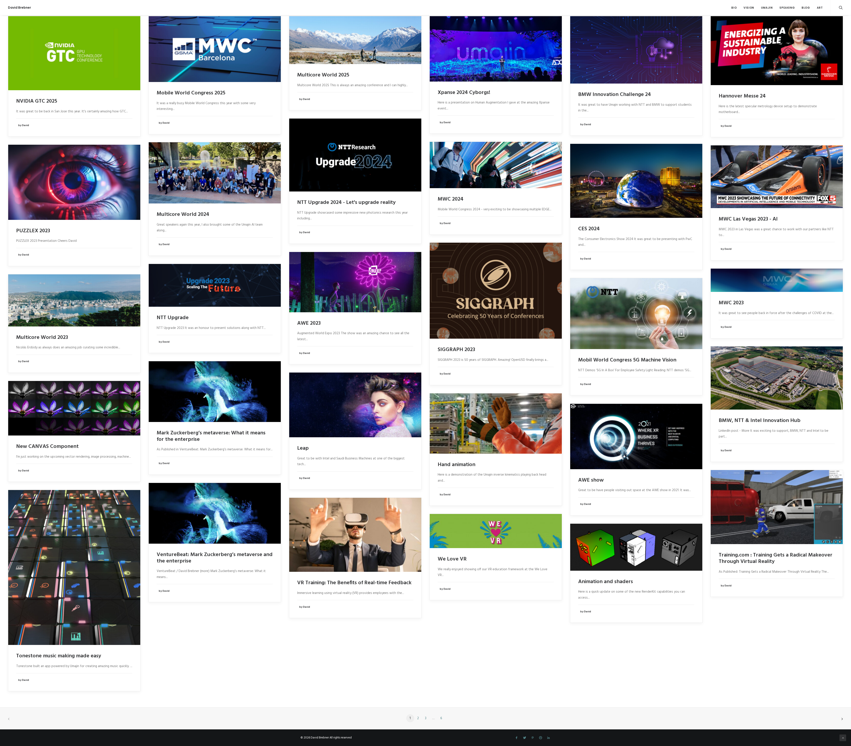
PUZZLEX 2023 (33, 231)
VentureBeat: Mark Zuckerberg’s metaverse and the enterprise (215, 558)
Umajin (767, 8)
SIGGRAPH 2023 (456, 350)
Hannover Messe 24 (742, 96)
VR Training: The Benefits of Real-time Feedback (354, 583)
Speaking (787, 8)
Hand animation (456, 465)
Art (820, 8)
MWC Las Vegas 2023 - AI (748, 219)
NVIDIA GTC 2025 (36, 101)
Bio (734, 8)
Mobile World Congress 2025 (191, 93)
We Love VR (452, 559)
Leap (303, 448)
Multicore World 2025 (323, 75)
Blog (806, 8)
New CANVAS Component (47, 446)
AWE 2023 (309, 323)
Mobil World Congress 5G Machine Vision (627, 360)
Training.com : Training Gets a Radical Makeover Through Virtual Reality (775, 558)
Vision (749, 8)
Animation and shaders (605, 582)
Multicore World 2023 (42, 337)
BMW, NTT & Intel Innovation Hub (759, 420)
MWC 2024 (450, 199)
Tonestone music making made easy (58, 656)
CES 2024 (589, 229)
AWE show (591, 480)
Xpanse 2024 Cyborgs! (464, 92)
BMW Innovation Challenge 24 (614, 94)
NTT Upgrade (173, 318)
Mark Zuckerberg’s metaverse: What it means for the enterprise (211, 436)
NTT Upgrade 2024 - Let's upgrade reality (346, 202)
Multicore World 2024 (183, 214)
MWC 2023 (731, 303)
